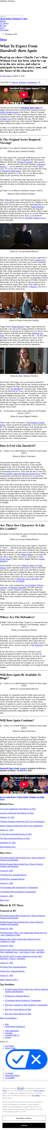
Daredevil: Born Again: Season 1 (13, 768)
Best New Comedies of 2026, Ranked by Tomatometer (26, 1005)
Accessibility (10, 1078)
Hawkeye (34, 287)
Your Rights (36, 1095)
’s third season (11, 171)
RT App (3, 25)
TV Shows (4, 23)
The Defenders (37, 645)
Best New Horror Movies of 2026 (18, 1014)
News (2, 28)
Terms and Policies (12, 1075)
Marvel (15, 82)
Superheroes (32, 82)
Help (7, 1024)
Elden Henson (17, 327)
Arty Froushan (30, 585)
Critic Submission (12, 1031)
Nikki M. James (28, 565)
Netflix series (9, 112)
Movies (3, 21)
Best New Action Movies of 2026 (18, 1009)
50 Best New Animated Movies (17, 996)
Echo (7, 202)
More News (4, 900)
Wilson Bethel (27, 554)
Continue (24, 1125)
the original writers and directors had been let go (22, 474)
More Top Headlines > (9, 1018)
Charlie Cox (5, 119)
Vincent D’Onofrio (25, 162)
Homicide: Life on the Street (28, 579)
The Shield (20, 581)
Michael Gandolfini (18, 587)
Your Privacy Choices (15, 1071)
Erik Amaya (7, 76)
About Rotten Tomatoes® (15, 1026)
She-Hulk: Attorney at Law (35, 218)
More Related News (8, 847)
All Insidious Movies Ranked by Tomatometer (23, 1000)
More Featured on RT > (9, 980)
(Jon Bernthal (15, 389)
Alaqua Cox (40, 260)
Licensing (9, 1033)
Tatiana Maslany (37, 207)
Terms (4, 1091)
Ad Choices (9, 1046)
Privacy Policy (10, 1048)
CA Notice (9, 1073)
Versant (20, 1088)
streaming (22, 82)
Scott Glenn (5, 559)
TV (39, 82)
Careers (8, 1037)
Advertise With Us (12, 1035)
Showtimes (4, 30)
